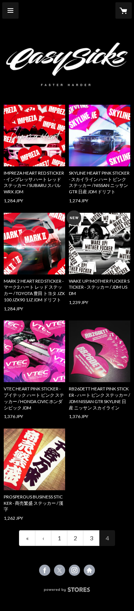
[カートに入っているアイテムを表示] (123, 10)
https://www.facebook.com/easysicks (44, 570)
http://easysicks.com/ (89, 570)
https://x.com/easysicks (59, 570)
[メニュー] (10, 10)
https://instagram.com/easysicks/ (74, 570)
